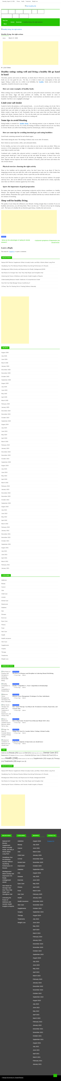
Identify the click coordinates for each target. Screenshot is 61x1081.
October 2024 (5, 417)
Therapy (3, 652)
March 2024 (4, 441)
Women (15, 16)
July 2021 (4, 551)
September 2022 (6, 503)
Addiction (4, 580)
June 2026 (4, 359)
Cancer (3, 587)
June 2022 (4, 513)
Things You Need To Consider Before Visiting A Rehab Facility (31, 731)
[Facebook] (51, 1)
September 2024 (6, 421)
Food (34, 11)
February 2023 (5, 486)
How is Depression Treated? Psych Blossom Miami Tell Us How (31, 720)
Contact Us (23, 16)
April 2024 (4, 438)
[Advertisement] (30, 53)
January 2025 (5, 407)
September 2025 (6, 380)
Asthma (4, 11)
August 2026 (5, 352)
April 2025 (4, 397)
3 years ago (17, 687)
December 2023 (5, 452)
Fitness (18, 1)
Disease (3, 614)
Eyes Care (4, 621)
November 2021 (5, 537)
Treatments (28, 1)
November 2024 (5, 414)
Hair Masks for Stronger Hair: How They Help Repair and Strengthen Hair (22, 272)
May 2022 (4, 517)
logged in (12, 251)
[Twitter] (53, 1)
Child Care (4, 593)
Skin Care (4, 641)
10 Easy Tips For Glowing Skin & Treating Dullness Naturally (18, 286)
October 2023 (5, 458)
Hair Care (4, 631)
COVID (3, 597)
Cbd (2, 590)
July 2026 (4, 356)
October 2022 (5, 499)
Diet (2, 611)
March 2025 (4, 400)
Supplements (5, 645)
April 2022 (4, 520)
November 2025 (5, 373)
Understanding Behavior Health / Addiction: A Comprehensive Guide (20, 279)
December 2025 (5, 369)
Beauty (11, 11)
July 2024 (4, 427)
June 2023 (4, 472)
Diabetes (19, 11)
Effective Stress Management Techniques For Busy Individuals (30, 696)
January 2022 (5, 530)
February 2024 (5, 445)
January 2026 (5, 366)
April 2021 (4, 558)
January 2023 (5, 489)
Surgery (3, 648)
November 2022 (5, 496)
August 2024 (5, 424)
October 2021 (5, 541)
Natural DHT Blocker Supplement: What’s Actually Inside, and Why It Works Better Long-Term (28, 262)
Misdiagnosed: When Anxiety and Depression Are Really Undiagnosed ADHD (23, 269)
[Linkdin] (58, 1)
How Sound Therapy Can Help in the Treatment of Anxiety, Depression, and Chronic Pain (35, 707)
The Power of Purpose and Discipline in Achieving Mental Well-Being (32, 673)
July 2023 (4, 469)
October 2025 (5, 376)
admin (24, 675)
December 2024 (5, 410)
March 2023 (4, 482)
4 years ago (17, 722)
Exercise (4, 236)
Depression (4, 604)
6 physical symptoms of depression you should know (47, 241)
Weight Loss (35, 1)
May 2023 (4, 475)
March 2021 (4, 561)
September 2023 (6, 462)
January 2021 (5, 568)
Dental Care (4, 600)
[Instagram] (56, 1)
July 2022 (4, 510)
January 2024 (5, 448)
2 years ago (17, 675)
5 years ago (17, 733)
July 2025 (4, 386)
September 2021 (6, 544)
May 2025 (4, 393)
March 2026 (4, 362)
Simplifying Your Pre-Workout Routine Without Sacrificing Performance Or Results (24, 266)
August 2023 (5, 465)
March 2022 (4, 523)
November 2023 (5, 455)
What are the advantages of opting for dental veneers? (15, 241)
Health (22, 1)
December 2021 (5, 534)
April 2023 (4, 479)
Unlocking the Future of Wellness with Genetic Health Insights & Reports (22, 276)
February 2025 (5, 404)
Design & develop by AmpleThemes (12, 1077)
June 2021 (4, 554)
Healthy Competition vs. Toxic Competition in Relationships (30, 685)
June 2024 (4, 431)
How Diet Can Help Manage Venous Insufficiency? (15, 283)
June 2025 (4, 390)
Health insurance (6, 638)
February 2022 (5, 527)
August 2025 (5, 383)
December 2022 (5, 493)
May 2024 (4, 434)
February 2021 (5, 564)
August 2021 (5, 547)
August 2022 (5, 506)
